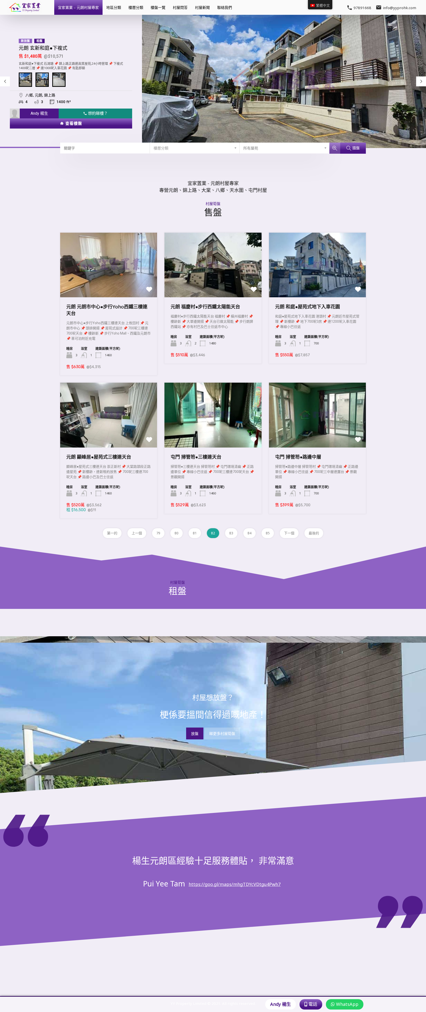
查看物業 (109, 284)
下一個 (289, 533)
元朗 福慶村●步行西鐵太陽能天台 (205, 306)
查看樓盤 (71, 123)
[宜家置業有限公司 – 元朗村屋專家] (24, 11)
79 (158, 533)
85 (268, 533)
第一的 (112, 533)
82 (213, 533)
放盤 (194, 733)
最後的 (314, 533)
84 (249, 533)
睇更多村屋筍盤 (222, 733)
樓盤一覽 (158, 7)
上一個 (137, 533)
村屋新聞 (202, 7)
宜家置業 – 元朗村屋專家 (78, 7)
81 (195, 533)
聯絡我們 (224, 7)
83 (231, 533)
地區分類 (113, 7)
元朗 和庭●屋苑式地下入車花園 (307, 306)
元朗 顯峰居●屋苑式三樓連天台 (98, 457)
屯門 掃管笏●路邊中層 (298, 457)
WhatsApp (346, 1004)
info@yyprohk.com (399, 7)
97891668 (362, 7)
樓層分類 (135, 7)
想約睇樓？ (96, 113)
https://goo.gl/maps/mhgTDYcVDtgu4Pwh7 (235, 884)
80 (176, 533)
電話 (312, 1004)
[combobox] (195, 148)
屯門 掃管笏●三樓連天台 (196, 457)
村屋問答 (180, 7)
